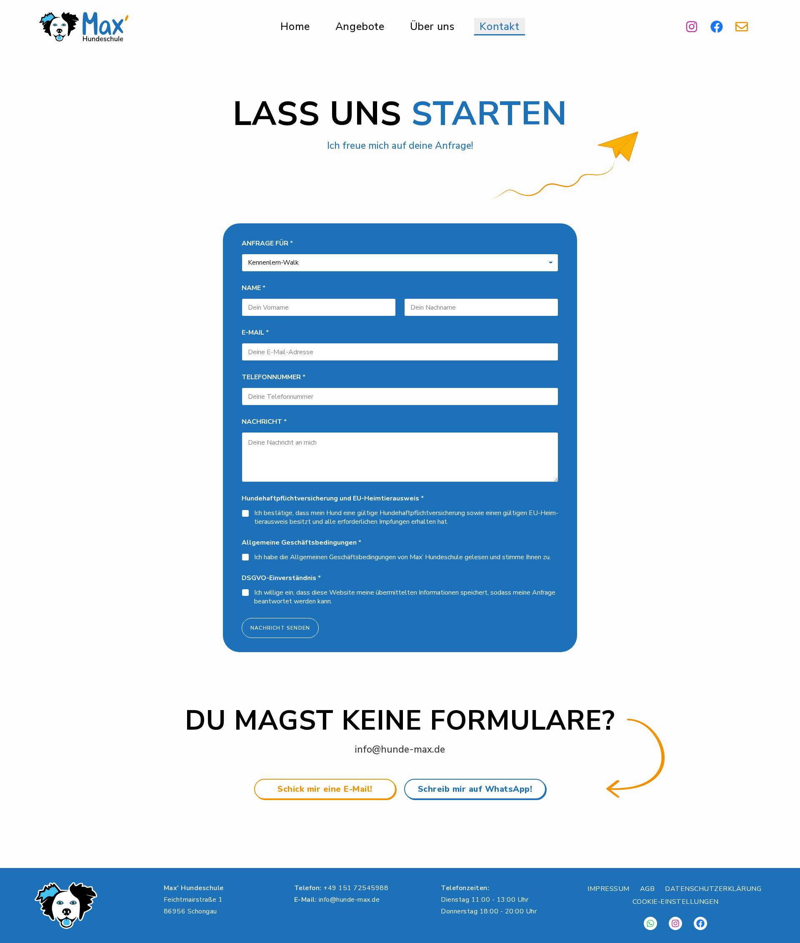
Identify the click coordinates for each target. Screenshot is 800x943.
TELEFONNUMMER (273, 377)
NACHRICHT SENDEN (280, 628)
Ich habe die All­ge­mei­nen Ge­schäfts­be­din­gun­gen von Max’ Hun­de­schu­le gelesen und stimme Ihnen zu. (402, 557)
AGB (647, 888)
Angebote (360, 27)
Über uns (432, 27)
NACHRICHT (264, 422)
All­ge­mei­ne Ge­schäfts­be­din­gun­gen (301, 543)
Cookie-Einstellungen (675, 901)
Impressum (609, 888)
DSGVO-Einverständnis (281, 578)
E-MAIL (255, 333)
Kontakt (499, 27)
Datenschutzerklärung (713, 888)
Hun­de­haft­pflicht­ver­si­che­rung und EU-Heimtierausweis (333, 499)
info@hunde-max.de (400, 749)
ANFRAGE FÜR (267, 244)
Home (295, 27)
